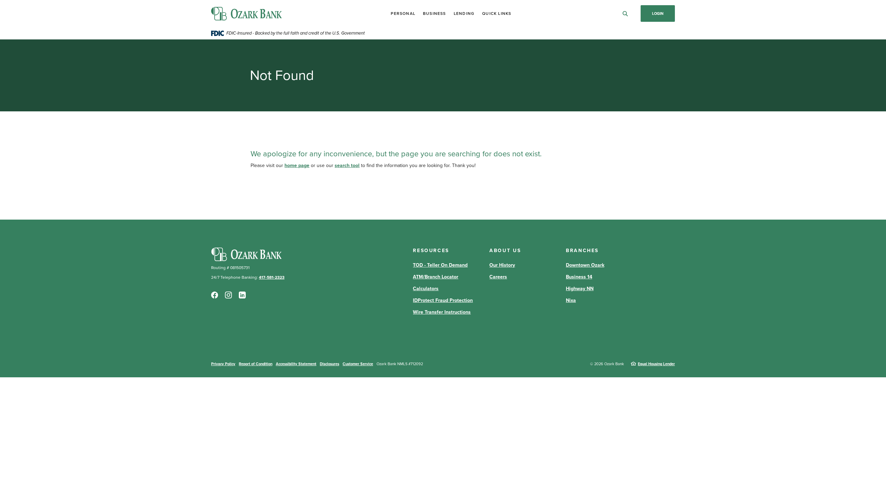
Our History (502, 265)
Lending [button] (464, 13)
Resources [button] (431, 250)
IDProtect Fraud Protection (443, 300)
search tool (347, 165)
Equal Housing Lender (656, 364)
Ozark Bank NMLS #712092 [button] (400, 364)
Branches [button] (582, 250)
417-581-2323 (271, 277)
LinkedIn (242, 295)
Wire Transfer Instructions (442, 312)
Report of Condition (255, 364)
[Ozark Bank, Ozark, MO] (246, 13)
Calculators (426, 288)
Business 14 (579, 277)
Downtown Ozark (585, 265)
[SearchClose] (625, 14)
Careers (498, 277)
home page (296, 165)
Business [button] (434, 13)
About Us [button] (505, 250)
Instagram (228, 295)
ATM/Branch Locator (435, 277)
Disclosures (329, 364)
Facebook (214, 295)
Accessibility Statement (296, 364)
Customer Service (358, 364)
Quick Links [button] (496, 13)
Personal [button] (403, 13)
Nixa (571, 300)
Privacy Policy (223, 364)
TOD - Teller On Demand (440, 265)
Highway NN (580, 288)
